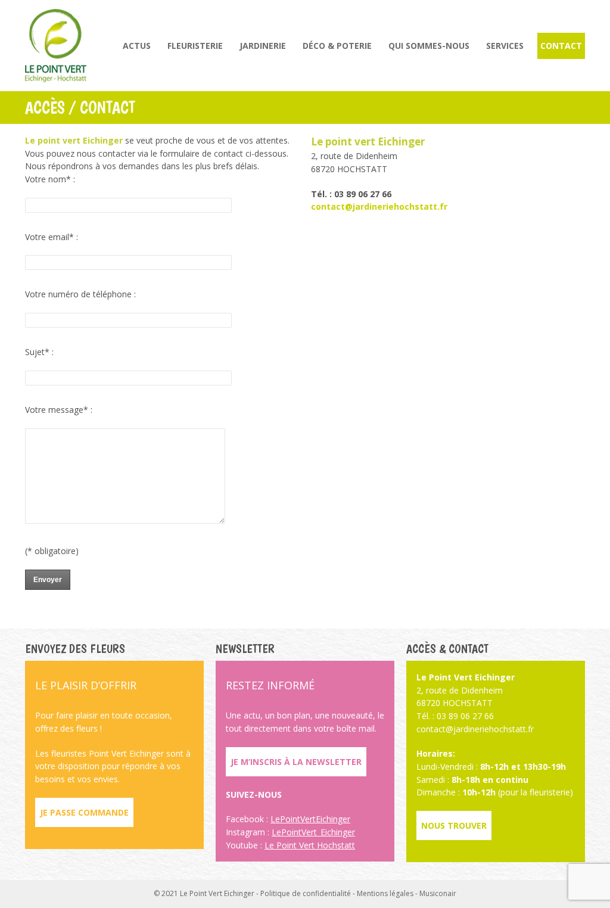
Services (505, 45)
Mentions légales (385, 893)
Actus (137, 45)
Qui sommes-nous (428, 45)
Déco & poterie (337, 45)
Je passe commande (84, 812)
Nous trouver (454, 825)
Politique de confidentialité (305, 893)
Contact (561, 45)
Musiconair (437, 893)
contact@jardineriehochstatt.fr (379, 206)
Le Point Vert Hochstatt (309, 845)
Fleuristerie (195, 45)
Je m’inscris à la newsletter (296, 761)
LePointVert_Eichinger (313, 832)
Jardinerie (262, 45)
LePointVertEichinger (310, 819)
